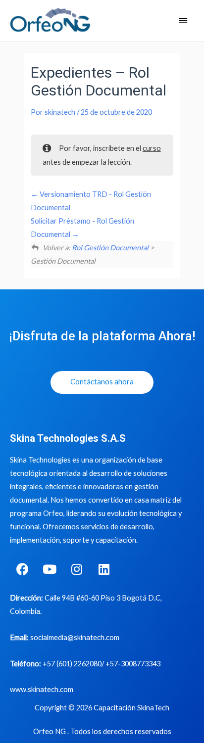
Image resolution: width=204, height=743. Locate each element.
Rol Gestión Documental (110, 247)
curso (152, 148)
